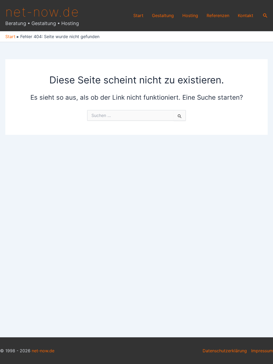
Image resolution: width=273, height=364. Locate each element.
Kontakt (245, 15)
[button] (265, 15)
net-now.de (42, 12)
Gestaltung (163, 15)
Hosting (190, 15)
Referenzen (218, 15)
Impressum (262, 350)
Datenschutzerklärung (225, 350)
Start (138, 15)
